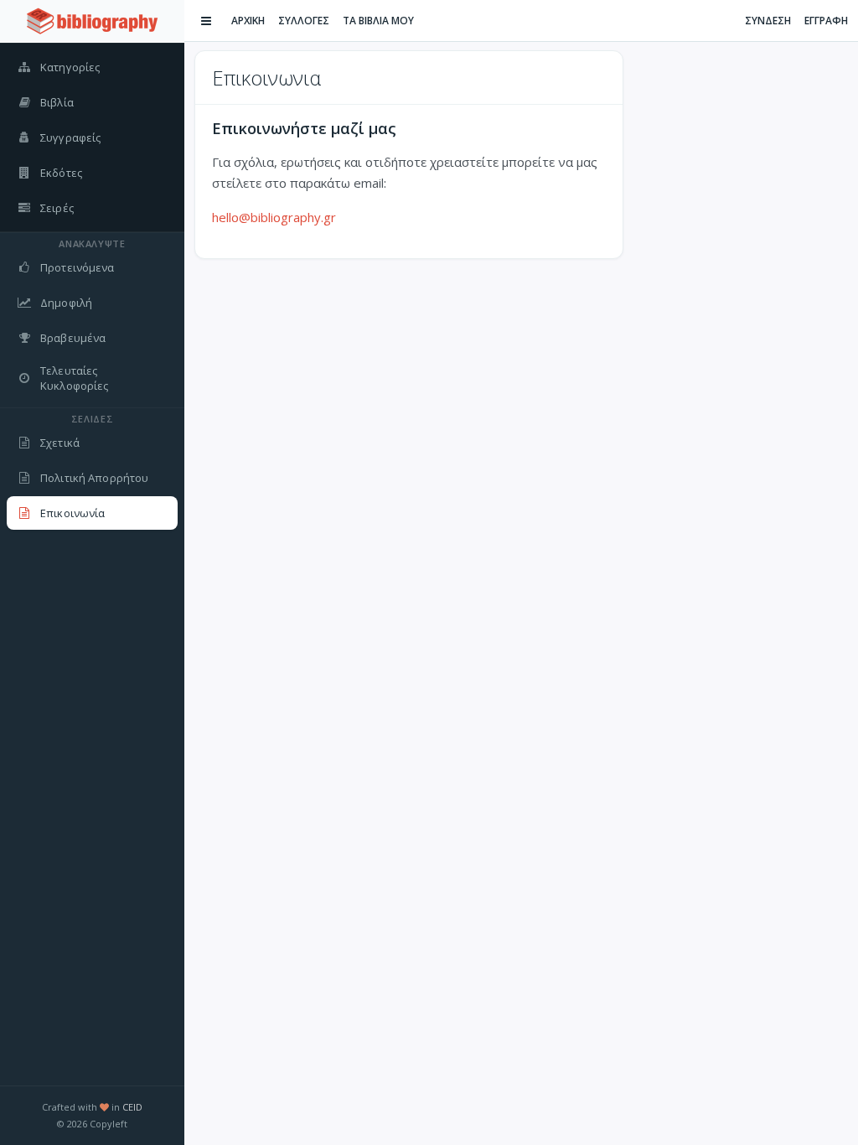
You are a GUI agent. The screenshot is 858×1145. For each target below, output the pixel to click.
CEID (132, 1107)
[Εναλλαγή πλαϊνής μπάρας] (206, 21)
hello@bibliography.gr (274, 217)
